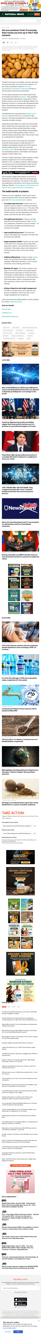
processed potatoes (29, 49)
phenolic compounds (12, 49)
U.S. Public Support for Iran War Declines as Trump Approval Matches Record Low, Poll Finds (19, 1122)
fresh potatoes (19, 47)
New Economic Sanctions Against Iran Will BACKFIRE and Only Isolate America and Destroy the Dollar (20, 1267)
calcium (33, 221)
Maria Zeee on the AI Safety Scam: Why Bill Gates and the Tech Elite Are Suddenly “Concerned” (19, 1128)
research (4, 50)
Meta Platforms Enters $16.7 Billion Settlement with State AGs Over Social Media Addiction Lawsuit (19, 1031)
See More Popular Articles (20, 1165)
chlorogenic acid (7, 149)
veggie (8, 50)
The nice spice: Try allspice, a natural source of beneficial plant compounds (20, 740)
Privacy (4, 1312)
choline (35, 257)
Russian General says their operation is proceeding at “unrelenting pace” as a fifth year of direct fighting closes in (19, 1018)
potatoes (21, 49)
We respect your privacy (20, 1292)
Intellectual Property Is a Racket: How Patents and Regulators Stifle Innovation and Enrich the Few (17, 1097)
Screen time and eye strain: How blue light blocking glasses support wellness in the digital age (19, 1147)
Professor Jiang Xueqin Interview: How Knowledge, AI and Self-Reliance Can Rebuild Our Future (20, 1258)
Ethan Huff (11, 420)
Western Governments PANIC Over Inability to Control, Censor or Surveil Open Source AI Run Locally (20, 1228)
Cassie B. (11, 452)
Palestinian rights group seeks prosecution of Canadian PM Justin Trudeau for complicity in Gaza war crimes (19, 457)
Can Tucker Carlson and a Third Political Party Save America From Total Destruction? (19, 1237)
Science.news (6, 309)
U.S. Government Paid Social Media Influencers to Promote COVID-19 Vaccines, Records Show (19, 1104)
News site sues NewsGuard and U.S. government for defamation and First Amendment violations (20, 524)
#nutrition (7, 46)
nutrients (34, 47)
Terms (8, 1312)
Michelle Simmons (14, 38)
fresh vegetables (27, 47)
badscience (13, 46)
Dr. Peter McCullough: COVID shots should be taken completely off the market (19, 679)
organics (4, 49)
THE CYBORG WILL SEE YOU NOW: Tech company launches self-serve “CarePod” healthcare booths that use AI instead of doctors (17, 490)
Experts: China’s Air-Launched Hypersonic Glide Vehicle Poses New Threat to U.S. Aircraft (18, 1060)
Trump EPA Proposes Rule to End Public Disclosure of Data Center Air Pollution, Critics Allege (19, 1091)
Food (7, 27)
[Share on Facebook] (8, 42)
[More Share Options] (16, 42)
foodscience (11, 47)
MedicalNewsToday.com (10, 316)
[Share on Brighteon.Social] (4, 42)
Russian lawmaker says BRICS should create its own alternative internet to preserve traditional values (20, 557)
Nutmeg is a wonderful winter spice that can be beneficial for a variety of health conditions (20, 804)
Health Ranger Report (9, 1197)
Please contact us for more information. (12, 842)
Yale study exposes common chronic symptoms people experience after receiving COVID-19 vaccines (20, 647)
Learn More (8, 1331)
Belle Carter (11, 385)
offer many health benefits (17, 200)
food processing (33, 46)
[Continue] (37, 1288)
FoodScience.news (15, 302)
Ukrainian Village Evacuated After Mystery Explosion (17, 1043)
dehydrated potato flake (23, 46)
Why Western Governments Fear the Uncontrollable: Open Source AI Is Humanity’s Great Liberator (19, 1085)
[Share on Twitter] (12, 42)
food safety (4, 47)
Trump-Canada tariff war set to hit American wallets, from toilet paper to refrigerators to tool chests (19, 1110)
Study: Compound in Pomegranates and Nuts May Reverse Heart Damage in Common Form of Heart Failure (19, 1141)
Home (3, 27)
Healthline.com (7, 313)
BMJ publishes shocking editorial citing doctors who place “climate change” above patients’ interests (20, 772)
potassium (24, 208)
